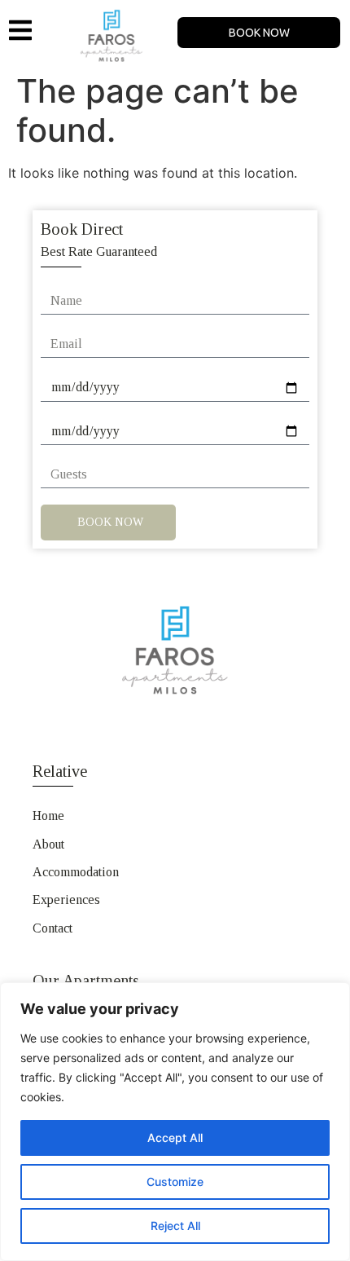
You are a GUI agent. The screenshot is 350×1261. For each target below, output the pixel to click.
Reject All (175, 1225)
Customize (175, 1181)
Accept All (175, 1137)
